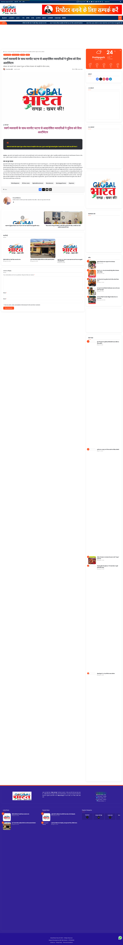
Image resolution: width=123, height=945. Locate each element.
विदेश (28, 18)
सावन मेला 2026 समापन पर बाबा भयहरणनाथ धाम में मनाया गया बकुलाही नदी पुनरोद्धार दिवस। (75, 23)
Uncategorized (15, 54)
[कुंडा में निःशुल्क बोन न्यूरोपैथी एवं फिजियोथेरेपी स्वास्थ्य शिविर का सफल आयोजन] (92, 394)
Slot (60, 935)
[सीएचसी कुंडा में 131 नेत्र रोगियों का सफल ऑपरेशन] (92, 726)
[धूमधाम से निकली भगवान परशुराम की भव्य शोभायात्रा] (92, 265)
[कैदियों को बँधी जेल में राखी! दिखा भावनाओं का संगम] (15, 248)
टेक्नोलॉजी (51, 18)
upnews (72, 183)
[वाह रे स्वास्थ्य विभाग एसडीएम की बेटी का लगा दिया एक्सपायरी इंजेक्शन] (42, 248)
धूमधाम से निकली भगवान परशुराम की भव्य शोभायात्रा (106, 261)
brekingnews (15, 183)
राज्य (18, 18)
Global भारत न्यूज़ (11, 51)
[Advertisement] (61, 37)
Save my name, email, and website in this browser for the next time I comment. (22, 304)
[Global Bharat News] (9, 9)
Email (5, 298)
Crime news (26, 183)
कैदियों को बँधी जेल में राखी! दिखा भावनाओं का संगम (12, 259)
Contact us (52, 942)
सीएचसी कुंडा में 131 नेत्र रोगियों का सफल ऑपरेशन (106, 673)
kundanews (50, 183)
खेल (33, 18)
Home (5, 51)
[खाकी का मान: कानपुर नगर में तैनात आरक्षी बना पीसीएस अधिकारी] (92, 502)
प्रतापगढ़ (27, 54)
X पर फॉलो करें (91, 88)
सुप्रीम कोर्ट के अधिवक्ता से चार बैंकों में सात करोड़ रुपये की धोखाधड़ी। (63, 814)
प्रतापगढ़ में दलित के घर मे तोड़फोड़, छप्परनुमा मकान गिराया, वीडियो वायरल (64, 822)
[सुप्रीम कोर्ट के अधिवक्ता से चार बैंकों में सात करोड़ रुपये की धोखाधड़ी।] (46, 817)
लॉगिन (23, 1)
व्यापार (44, 18)
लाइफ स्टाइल (58, 18)
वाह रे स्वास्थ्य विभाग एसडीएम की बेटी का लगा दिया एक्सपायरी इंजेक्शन (33, 23)
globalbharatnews (38, 183)
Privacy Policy (59, 942)
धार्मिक (64, 18)
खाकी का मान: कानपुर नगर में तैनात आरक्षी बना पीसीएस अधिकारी (108, 449)
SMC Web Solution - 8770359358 (66, 940)
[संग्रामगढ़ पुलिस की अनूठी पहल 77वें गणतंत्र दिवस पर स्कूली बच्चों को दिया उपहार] (92, 618)
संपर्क (20, 1)
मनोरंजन (39, 18)
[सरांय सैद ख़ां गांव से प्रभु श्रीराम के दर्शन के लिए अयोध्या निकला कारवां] (92, 282)
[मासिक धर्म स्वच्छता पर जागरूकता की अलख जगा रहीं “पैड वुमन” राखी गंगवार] (92, 560)
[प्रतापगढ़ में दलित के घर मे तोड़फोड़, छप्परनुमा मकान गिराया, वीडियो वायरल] (46, 875)
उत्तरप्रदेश (12, 18)
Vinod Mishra (8, 69)
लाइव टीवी (16, 1)
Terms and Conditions (68, 942)
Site (62, 935)
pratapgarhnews (61, 183)
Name (5, 292)
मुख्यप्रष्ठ (5, 18)
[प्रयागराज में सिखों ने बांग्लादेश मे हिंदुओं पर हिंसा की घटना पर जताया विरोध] (92, 300)
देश (23, 18)
